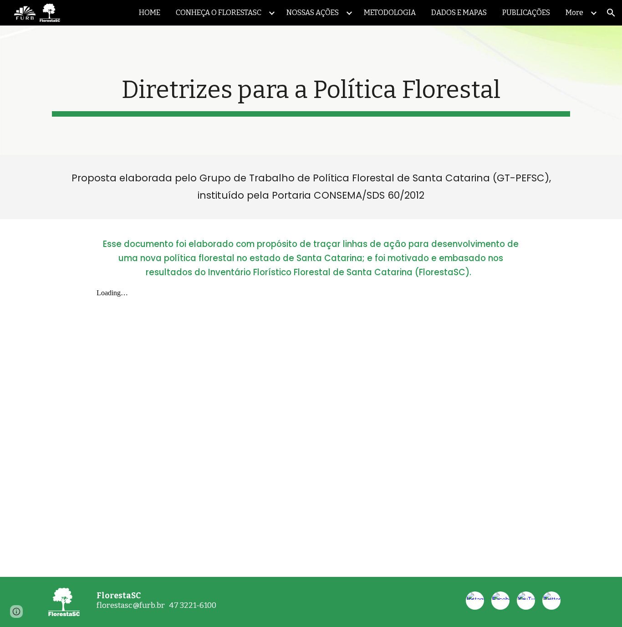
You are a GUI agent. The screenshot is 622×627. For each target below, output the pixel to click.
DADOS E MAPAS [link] (459, 12)
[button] (611, 13)
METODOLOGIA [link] (390, 12)
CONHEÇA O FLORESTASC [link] (218, 12)
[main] (311, 90)
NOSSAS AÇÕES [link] (312, 12)
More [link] (574, 12)
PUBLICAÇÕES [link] (526, 12)
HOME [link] (149, 12)
